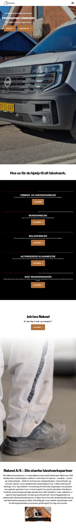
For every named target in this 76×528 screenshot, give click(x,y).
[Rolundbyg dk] (38, 3)
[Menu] (73, 3)
